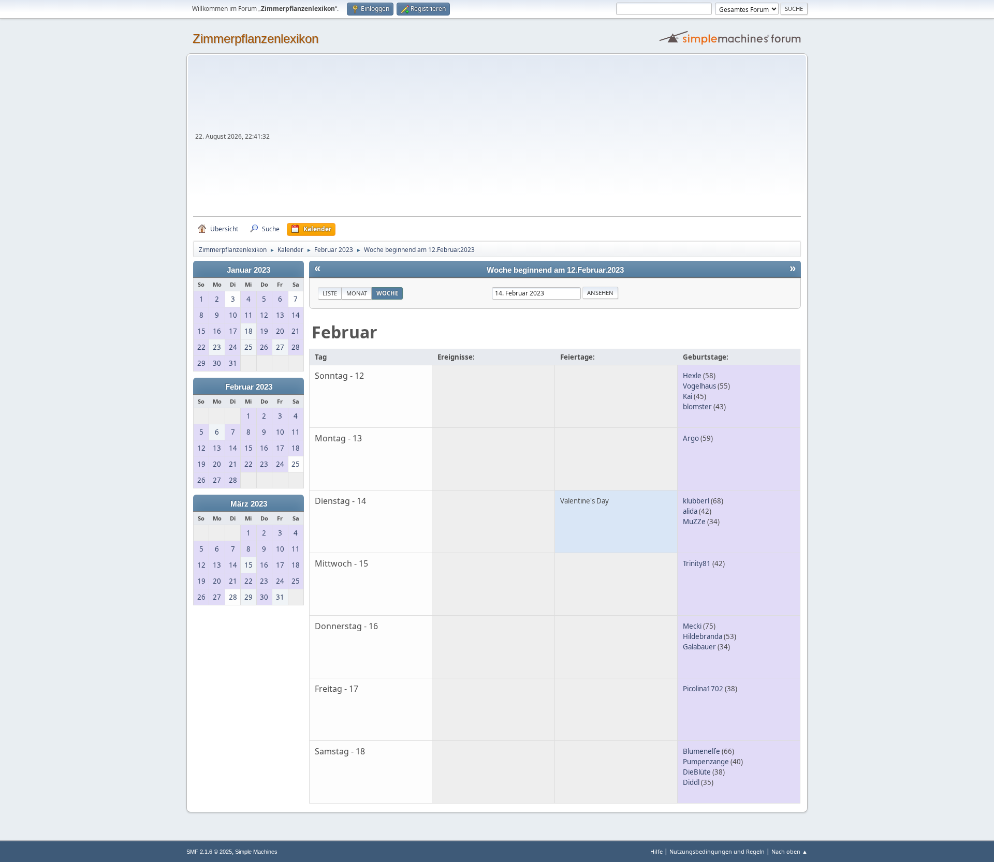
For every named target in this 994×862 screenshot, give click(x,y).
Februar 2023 (248, 387)
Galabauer (699, 646)
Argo (691, 438)
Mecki (692, 626)
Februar (344, 332)
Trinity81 (697, 563)
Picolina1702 (703, 688)
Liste (330, 293)
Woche (387, 293)
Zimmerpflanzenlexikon (255, 39)
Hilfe (656, 851)
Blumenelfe (701, 751)
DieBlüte (697, 772)
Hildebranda (702, 636)
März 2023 (248, 504)
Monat (356, 293)
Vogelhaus (699, 386)
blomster (697, 406)
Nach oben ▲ (789, 851)
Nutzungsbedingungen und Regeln (717, 851)
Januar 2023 (248, 270)
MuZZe (694, 521)
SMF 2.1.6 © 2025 (209, 852)
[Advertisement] (536, 138)
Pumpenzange (706, 761)
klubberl (696, 501)
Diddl (691, 782)
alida (690, 511)
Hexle (692, 375)
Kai (687, 396)
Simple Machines (256, 852)
